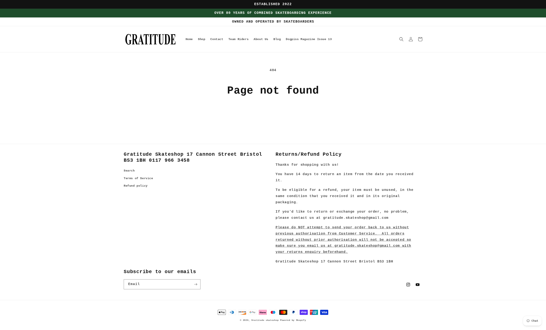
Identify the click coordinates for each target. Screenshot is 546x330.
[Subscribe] (195, 284)
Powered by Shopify (293, 320)
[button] (401, 39)
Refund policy (136, 185)
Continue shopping (273, 113)
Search (129, 170)
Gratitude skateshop (265, 320)
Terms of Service (138, 178)
